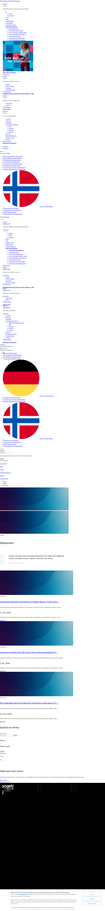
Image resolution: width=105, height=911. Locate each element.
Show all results (4, 478)
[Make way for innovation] (54, 56)
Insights (8, 269)
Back (4, 223)
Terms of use (74, 790)
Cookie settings (75, 787)
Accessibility (74, 784)
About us (8, 307)
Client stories (41, 786)
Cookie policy (75, 786)
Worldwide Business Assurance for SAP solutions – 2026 (18, 93)
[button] (7, 4)
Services (8, 223)
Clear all (2, 751)
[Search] (0, 219)
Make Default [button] (19, 156)
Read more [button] (3, 620)
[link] (10, 1)
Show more (3, 753)
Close (8, 153)
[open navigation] (3, 219)
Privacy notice (75, 789)
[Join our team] (54, 107)
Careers (8, 290)
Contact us (41, 792)
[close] (2, 219)
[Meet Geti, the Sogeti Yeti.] (54, 141)
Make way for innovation (9, 72)
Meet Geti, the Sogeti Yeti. (9, 143)
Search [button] (1, 151)
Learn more (6, 229)
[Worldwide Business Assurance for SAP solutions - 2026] (54, 92)
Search (2, 458)
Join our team (6, 109)
